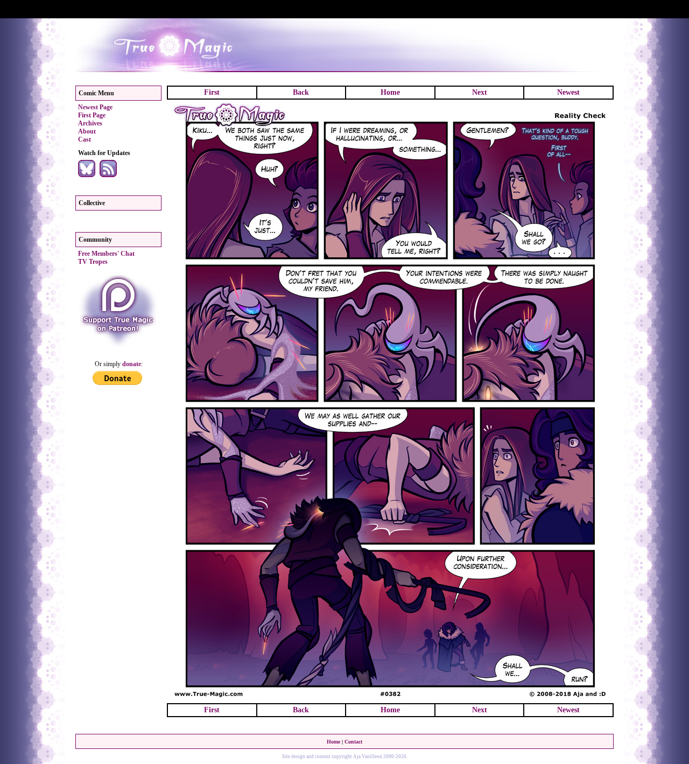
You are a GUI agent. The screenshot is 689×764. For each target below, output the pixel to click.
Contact (353, 742)
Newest (568, 92)
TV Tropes (93, 261)
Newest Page (95, 107)
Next (479, 92)
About (87, 131)
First (212, 92)
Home (390, 92)
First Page (92, 115)
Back (301, 92)
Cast (84, 139)
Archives (90, 123)
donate (131, 364)
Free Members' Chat (106, 253)
